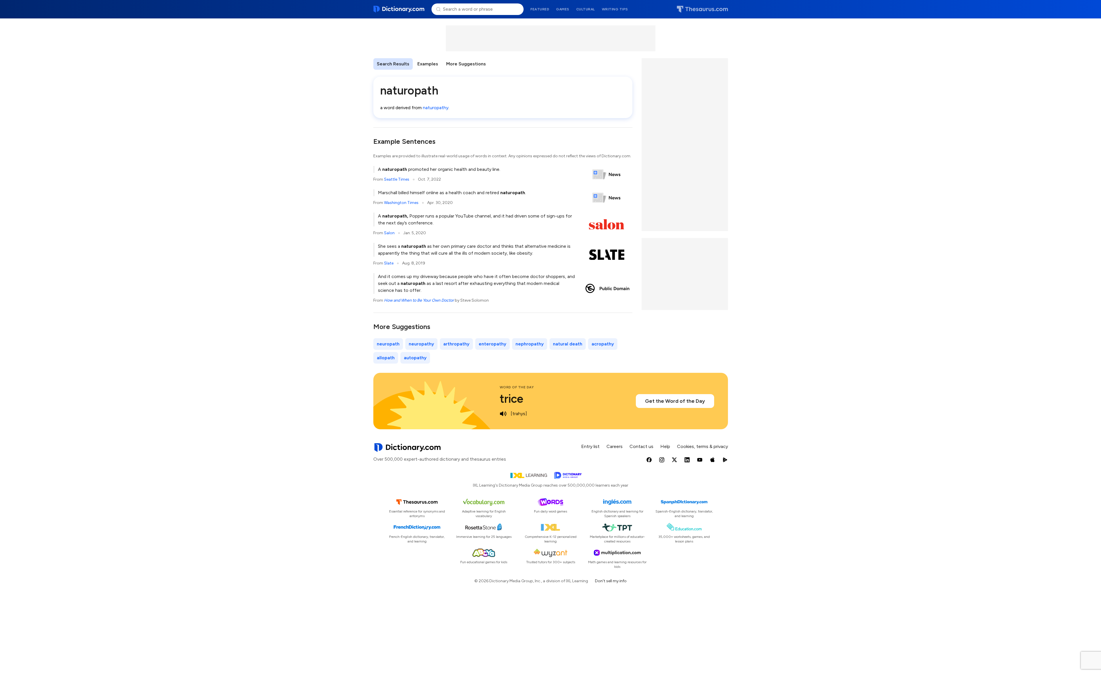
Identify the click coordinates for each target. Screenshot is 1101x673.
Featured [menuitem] (539, 9)
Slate (388, 263)
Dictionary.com (399, 9)
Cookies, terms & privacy (702, 446)
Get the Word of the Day (675, 401)
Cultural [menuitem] (585, 9)
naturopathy (435, 107)
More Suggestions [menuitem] (466, 64)
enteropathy (492, 344)
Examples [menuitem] (427, 64)
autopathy (415, 357)
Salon (389, 232)
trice (511, 399)
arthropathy (456, 344)
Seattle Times (396, 179)
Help (665, 446)
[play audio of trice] (503, 413)
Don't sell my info (611, 581)
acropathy (603, 344)
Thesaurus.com (702, 9)
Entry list (590, 446)
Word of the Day (517, 387)
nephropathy (530, 344)
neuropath (388, 344)
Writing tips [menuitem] (615, 9)
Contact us (641, 446)
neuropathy (421, 344)
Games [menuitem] (562, 9)
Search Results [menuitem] (393, 64)
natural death (567, 344)
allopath (386, 357)
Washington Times (401, 202)
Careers (614, 446)
